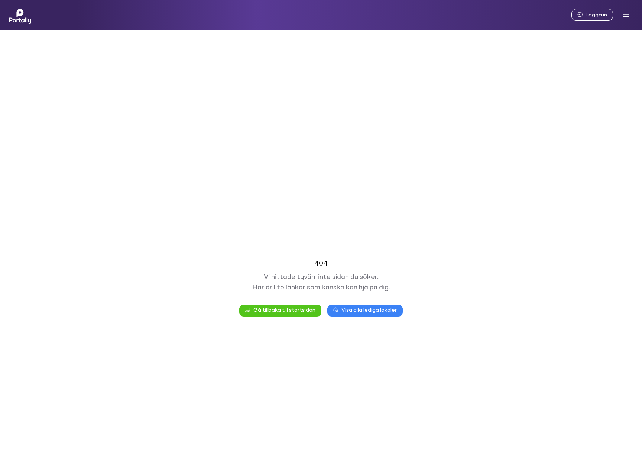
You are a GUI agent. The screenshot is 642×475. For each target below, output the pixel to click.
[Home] (20, 15)
